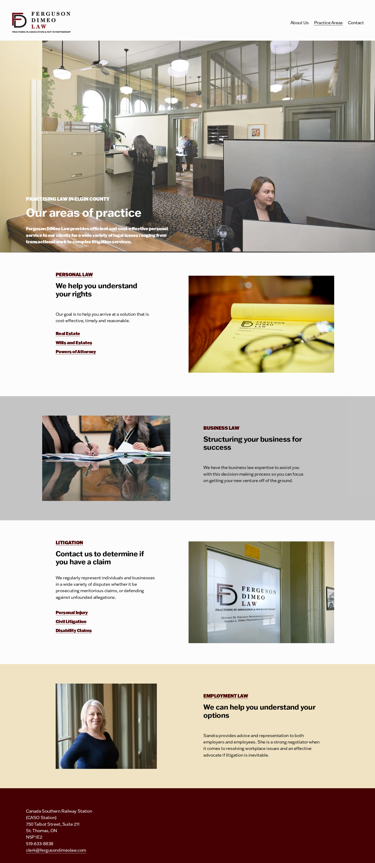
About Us (299, 22)
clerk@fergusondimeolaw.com (56, 850)
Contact (356, 22)
